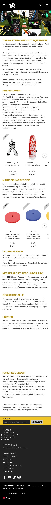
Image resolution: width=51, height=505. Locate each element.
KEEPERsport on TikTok (14, 477)
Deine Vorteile (8, 471)
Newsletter (6, 419)
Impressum (13, 493)
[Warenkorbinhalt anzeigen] (46, 5)
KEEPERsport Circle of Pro (12, 465)
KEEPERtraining (8, 468)
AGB (4, 493)
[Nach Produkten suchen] (40, 5)
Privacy (22, 493)
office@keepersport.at (10, 435)
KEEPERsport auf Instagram (19, 477)
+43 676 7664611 (9, 437)
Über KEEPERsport (9, 456)
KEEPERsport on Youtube (9, 477)
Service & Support (9, 453)
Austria (8, 498)
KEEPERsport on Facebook (4, 477)
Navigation (4, 5)
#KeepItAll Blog (8, 462)
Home (23, 5)
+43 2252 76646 (8, 433)
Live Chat (6, 439)
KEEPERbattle (8, 459)
